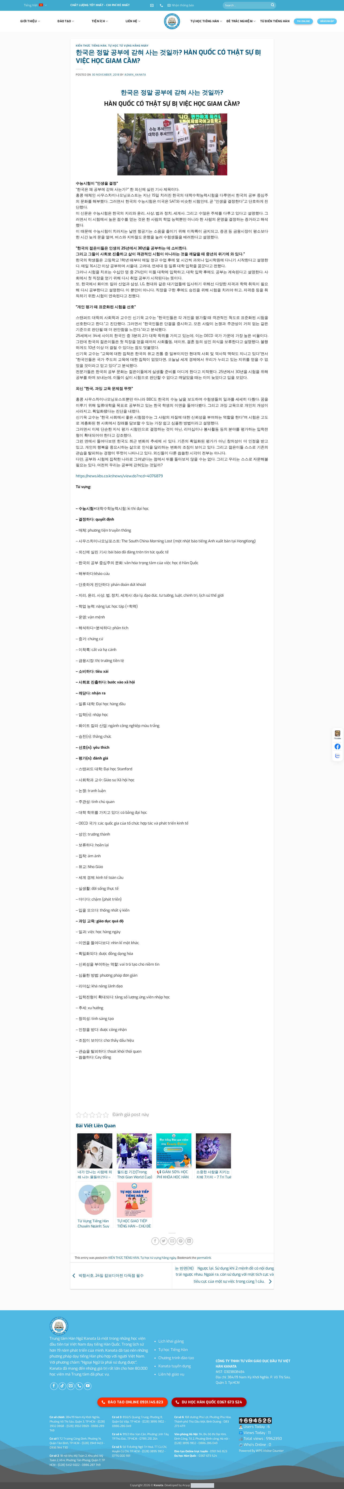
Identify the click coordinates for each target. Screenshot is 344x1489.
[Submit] (272, 5)
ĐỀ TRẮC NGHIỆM (240, 21)
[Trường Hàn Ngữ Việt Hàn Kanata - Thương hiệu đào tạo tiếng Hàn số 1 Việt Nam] (172, 21)
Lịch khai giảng (171, 1341)
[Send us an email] (71, 1386)
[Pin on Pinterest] (180, 1241)
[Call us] (79, 1386)
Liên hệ (131, 21)
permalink (204, 1258)
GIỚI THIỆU (28, 21)
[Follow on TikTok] (62, 1386)
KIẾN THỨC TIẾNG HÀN (91, 45)
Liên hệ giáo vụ (171, 1374)
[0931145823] (162, 5)
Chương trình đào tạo (176, 1357)
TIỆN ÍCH (98, 21)
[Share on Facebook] (155, 1241)
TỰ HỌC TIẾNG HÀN (204, 21)
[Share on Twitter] (164, 1241)
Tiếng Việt (31, 5)
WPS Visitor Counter (270, 1451)
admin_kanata (135, 75)
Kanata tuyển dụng (174, 1366)
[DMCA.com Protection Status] (202, 1485)
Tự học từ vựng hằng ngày (128, 45)
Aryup (186, 1485)
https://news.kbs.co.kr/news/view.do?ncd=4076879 (119, 476)
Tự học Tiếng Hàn (173, 1349)
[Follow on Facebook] (54, 1386)
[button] (181, 5)
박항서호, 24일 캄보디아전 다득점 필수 (111, 1275)
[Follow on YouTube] (87, 1386)
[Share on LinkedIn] (189, 1241)
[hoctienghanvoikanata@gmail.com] (152, 5)
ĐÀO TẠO (64, 21)
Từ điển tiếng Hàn (274, 21)
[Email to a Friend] (172, 1241)
